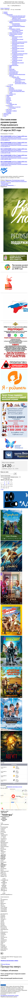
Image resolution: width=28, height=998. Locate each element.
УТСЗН (11, 84)
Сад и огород (12, 108)
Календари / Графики (11, 110)
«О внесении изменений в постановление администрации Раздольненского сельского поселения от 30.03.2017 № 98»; (14, 150)
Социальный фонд (13, 71)
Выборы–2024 (15, 77)
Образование (9, 95)
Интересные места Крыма (15, 90)
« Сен (2, 489)
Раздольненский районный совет (17, 15)
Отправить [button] (3, 985)
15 (4, 484)
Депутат (11, 87)
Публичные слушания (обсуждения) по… (17, 31)
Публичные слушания (14, 28)
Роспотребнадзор (13, 73)
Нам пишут (9, 109)
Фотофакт (8, 112)
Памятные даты (13, 104)
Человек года (12, 93)
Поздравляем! (4, 184)
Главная (5, 12)
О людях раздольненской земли (17, 91)
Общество (8, 86)
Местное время (8, 462)
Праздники (9, 103)
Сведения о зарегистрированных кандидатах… (20, 79)
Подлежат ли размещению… (8, 185)
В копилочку (9, 105)
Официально (9, 14)
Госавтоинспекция (13, 65)
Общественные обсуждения (16, 32)
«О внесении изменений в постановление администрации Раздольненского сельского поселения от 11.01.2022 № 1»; (14, 138)
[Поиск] (15, 474)
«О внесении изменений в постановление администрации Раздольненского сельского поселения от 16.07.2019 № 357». (14, 163)
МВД (10, 66)
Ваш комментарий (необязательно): (12, 978)
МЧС (10, 67)
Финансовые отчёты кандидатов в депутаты (20, 83)
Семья (10, 92)
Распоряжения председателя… (19, 19)
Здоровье (8, 97)
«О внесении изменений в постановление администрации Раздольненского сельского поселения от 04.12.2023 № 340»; (14, 157)
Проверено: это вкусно (14, 106)
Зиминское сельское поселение (19, 41)
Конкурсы (8, 100)
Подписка (5, 114)
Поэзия (8, 101)
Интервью (11, 88)
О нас (4, 116)
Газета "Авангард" (5, 8)
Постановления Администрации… (16, 24)
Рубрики (5, 13)
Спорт (7, 96)
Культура (8, 99)
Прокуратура (12, 70)
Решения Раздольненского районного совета (18, 18)
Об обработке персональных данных (10, 995)
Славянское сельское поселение (17, 60)
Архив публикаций (5, 477)
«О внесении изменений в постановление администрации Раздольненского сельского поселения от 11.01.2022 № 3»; (14, 144)
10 (8, 483)
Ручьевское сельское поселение (19, 53)
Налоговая (11, 69)
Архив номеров (7, 113)
